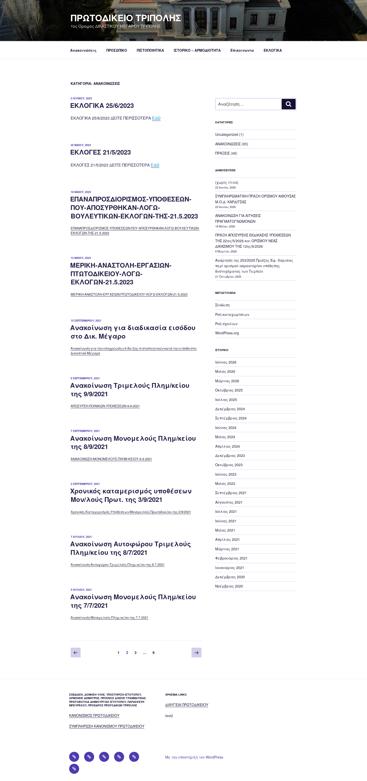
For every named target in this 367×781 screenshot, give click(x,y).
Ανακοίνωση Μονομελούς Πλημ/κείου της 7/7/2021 (133, 601)
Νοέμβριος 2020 (229, 586)
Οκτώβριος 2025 (229, 390)
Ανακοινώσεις (83, 50)
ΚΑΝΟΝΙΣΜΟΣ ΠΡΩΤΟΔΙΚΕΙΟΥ (94, 715)
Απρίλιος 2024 (227, 446)
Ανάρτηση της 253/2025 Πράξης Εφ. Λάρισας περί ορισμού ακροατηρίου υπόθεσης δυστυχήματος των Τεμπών (254, 266)
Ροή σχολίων (226, 323)
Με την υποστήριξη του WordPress (194, 757)
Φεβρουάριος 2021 (231, 558)
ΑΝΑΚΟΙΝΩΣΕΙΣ (228, 143)
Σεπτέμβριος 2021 (231, 492)
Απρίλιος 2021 (227, 539)
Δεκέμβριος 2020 (230, 576)
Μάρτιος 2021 (227, 548)
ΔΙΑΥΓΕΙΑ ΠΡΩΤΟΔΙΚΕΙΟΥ (186, 704)
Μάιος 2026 (225, 371)
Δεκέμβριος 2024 (230, 408)
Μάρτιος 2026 (227, 380)
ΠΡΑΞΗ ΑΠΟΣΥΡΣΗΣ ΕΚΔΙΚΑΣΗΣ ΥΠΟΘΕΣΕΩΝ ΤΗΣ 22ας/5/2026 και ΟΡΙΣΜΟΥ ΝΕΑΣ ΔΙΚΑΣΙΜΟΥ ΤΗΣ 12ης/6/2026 (253, 240)
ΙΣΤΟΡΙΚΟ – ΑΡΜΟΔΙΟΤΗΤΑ (197, 50)
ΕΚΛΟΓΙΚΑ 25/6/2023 (102, 105)
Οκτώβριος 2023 (229, 464)
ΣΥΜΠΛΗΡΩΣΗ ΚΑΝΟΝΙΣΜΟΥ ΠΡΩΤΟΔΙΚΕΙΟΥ (106, 726)
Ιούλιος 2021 (226, 511)
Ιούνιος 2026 (225, 362)
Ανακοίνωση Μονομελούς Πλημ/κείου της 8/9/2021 (133, 442)
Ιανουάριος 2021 (229, 567)
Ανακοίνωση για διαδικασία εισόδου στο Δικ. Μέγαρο (132, 332)
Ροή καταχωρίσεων (232, 314)
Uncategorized (226, 134)
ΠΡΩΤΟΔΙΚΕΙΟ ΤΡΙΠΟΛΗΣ (126, 17)
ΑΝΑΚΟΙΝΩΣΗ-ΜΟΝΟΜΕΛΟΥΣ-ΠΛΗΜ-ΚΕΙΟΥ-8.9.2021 (111, 458)
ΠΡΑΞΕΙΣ (222, 153)
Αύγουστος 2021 (229, 502)
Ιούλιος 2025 (226, 399)
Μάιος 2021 (225, 530)
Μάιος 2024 (225, 436)
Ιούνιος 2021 (225, 520)
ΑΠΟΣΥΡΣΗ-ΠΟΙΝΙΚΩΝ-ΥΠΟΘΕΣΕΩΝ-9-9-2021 (105, 405)
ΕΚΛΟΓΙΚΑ (273, 50)
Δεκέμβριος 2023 (230, 455)
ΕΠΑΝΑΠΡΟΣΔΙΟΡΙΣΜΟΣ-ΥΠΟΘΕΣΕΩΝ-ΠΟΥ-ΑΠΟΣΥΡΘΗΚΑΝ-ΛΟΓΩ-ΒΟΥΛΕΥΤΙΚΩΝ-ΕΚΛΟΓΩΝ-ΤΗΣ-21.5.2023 (134, 207)
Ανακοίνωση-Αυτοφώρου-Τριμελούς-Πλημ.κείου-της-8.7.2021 (118, 564)
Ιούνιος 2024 (225, 427)
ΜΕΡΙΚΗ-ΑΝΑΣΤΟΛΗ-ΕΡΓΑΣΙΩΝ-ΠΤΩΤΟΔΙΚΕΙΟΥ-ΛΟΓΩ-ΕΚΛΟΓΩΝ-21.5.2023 (121, 273)
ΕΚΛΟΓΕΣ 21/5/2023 (100, 152)
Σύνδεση (222, 304)
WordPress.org (227, 332)
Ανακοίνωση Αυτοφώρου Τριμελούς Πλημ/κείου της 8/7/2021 (130, 548)
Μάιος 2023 (225, 483)
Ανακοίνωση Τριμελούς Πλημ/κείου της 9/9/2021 (129, 389)
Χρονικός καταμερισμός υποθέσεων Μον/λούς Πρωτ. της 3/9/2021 (130, 495)
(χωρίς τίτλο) (226, 182)
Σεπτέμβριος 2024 (231, 417)
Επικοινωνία (242, 50)
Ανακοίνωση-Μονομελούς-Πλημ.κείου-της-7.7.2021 (109, 617)
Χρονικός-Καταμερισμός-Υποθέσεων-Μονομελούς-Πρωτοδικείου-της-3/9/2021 (131, 511)
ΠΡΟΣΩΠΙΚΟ (116, 50)
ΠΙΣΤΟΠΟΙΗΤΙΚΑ (150, 50)
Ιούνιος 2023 (225, 474)
